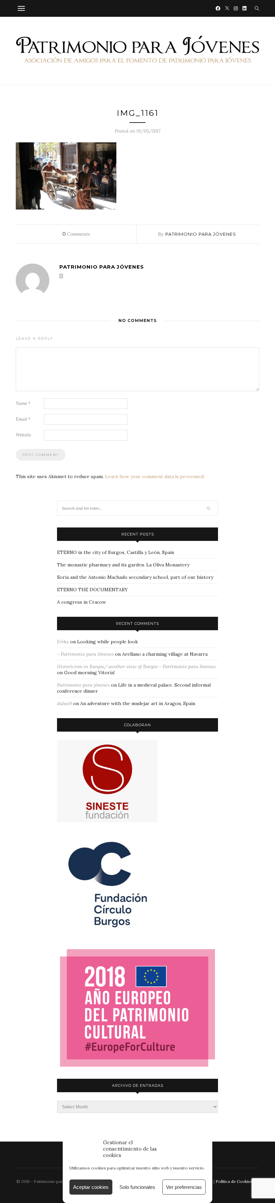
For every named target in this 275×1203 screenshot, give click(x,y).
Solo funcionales (137, 1187)
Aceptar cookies (91, 1187)
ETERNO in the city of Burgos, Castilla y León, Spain (115, 552)
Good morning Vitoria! (89, 672)
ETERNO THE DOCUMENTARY (92, 590)
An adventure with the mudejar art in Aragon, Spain (137, 703)
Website (23, 435)
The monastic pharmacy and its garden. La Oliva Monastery (123, 565)
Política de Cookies (234, 1181)
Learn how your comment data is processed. (155, 476)
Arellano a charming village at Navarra (165, 654)
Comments (76, 234)
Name (23, 403)
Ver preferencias (184, 1187)
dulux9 (64, 703)
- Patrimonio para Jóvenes (85, 654)
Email (23, 419)
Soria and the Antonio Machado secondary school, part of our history (135, 577)
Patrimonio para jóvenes (200, 234)
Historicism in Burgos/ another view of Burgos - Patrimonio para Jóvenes (136, 666)
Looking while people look (107, 642)
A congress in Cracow (81, 602)
